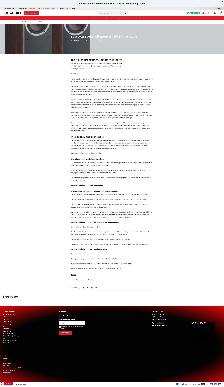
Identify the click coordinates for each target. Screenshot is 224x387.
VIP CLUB (117, 18)
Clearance (136, 18)
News (18, 22)
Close (222, 2)
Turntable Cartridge (9, 370)
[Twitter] (67, 315)
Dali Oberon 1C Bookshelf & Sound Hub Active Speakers (99, 222)
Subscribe (65, 333)
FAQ (4, 338)
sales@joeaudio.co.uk (162, 325)
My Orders (7, 322)
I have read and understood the (72, 327)
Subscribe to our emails (67, 320)
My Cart (6, 319)
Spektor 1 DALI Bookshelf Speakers (90, 153)
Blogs (13, 22)
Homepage (6, 22)
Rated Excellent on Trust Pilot (47, 8)
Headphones (96, 18)
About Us (5, 326)
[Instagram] (60, 315)
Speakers (87, 18)
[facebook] (63, 315)
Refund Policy (7, 329)
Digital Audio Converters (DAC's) (12, 368)
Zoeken (125, 13)
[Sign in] (215, 13)
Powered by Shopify (20, 384)
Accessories (6, 375)
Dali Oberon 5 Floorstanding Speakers (93, 249)
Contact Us (218, 8)
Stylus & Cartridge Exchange (11, 336)
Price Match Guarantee (10, 340)
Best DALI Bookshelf (115, 63)
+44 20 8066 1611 (160, 323)
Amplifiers (6, 365)
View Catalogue (30, 13)
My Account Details (8, 314)
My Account (8, 317)
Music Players (7, 363)
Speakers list (75, 66)
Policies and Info (9, 311)
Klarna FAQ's (6, 343)
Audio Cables (7, 373)
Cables (105, 18)
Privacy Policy (7, 324)
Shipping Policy (7, 331)
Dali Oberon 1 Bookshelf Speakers (91, 185)
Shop (4, 355)
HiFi (111, 18)
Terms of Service (8, 333)
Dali (77, 280)
